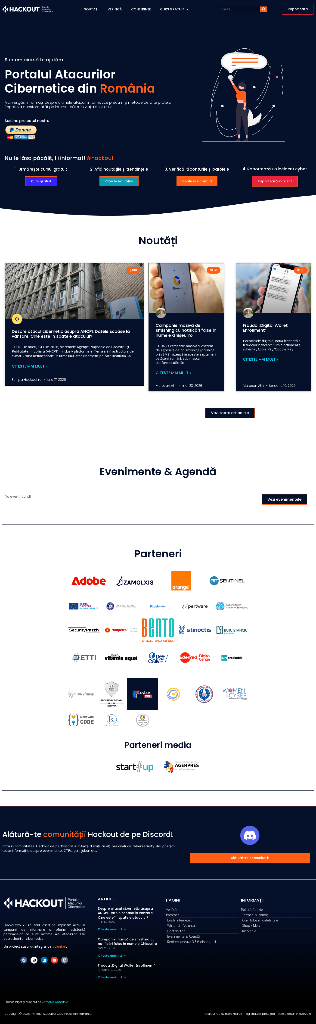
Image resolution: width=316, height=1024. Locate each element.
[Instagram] (34, 960)
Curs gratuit (172, 9)
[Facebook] (23, 960)
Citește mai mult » (29, 366)
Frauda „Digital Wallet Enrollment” (265, 327)
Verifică (115, 9)
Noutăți (91, 9)
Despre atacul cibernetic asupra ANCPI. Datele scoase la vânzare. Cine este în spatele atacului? (71, 333)
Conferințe (141, 9)
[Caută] (263, 9)
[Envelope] (54, 960)
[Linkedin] (44, 960)
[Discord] (64, 960)
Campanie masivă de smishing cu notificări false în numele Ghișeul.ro (186, 330)
